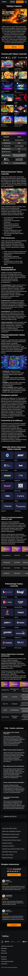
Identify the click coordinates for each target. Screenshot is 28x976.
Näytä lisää (14, 924)
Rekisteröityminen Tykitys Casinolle (10, 834)
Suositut (3, 57)
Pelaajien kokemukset (7, 857)
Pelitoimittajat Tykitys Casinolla (9, 851)
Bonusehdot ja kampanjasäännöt (10, 837)
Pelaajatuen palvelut (7, 843)
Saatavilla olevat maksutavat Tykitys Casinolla (13, 849)
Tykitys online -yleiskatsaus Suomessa (11, 831)
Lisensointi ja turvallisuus (8, 846)
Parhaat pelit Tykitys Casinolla (9, 828)
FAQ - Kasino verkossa (7, 854)
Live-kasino (9, 57)
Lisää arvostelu (14, 874)
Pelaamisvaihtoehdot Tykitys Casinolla (11, 840)
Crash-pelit (15, 57)
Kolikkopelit (22, 57)
